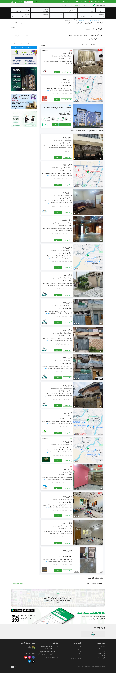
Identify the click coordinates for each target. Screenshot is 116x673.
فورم (80, 651)
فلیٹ (92, 30)
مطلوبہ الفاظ (45, 14)
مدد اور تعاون (101, 653)
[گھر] (104, 2)
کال (56, 72)
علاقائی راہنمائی (83, 2)
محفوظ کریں (64, 125)
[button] (100, 11)
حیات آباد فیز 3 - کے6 (95, 39)
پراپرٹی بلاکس (93, 2)
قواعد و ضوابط (101, 658)
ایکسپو (79, 653)
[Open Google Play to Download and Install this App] (17, 611)
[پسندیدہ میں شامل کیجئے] (74, 73)
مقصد (103, 9)
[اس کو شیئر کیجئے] (76, 73)
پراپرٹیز (100, 2)
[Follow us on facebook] (33, 659)
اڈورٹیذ (103, 655)
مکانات (88, 30)
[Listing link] (72, 61)
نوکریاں (103, 651)
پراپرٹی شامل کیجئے (76, 658)
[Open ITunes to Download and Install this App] (29, 611)
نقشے (73, 2)
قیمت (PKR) (101, 14)
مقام (75, 9)
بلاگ (77, 2)
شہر (93, 9)
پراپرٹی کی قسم (45, 9)
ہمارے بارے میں (101, 646)
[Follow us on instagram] (29, 659)
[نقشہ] (78, 73)
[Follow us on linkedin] (29, 663)
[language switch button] (20, 2)
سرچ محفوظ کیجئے (16, 23)
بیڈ (75, 14)
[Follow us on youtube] (25, 659)
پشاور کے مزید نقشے (18, 583)
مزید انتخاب (27, 14)
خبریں (79, 649)
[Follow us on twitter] (33, 663)
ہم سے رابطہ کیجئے (100, 649)
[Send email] (70, 72)
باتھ (61, 14)
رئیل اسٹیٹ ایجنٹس (76, 655)
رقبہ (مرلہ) (27, 9)
